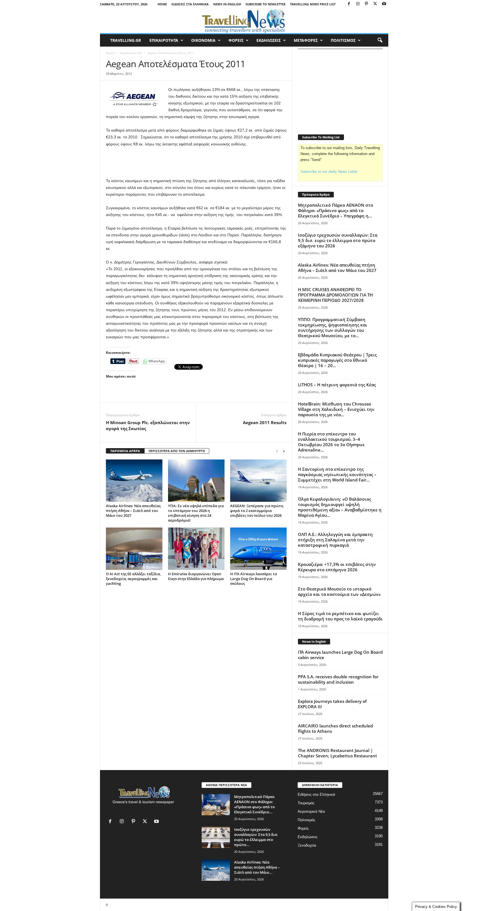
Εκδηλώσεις (307, 837)
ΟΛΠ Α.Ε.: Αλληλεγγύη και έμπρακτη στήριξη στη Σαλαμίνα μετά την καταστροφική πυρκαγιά (335, 539)
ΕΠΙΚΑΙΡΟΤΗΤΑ (163, 40)
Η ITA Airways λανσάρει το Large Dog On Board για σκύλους (253, 578)
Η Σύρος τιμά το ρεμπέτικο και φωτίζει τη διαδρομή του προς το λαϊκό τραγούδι (340, 616)
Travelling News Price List (313, 4)
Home (162, 4)
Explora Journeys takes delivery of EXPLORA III (332, 703)
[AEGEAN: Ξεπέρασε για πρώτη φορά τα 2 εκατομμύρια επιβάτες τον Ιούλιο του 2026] (258, 480)
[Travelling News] (244, 20)
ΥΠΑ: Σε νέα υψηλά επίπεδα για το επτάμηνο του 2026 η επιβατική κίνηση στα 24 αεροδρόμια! (196, 513)
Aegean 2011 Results (264, 422)
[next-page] (284, 451)
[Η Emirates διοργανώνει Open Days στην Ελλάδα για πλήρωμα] (196, 549)
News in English (227, 4)
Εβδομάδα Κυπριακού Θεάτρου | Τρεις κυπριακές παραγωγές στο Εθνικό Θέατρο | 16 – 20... (337, 360)
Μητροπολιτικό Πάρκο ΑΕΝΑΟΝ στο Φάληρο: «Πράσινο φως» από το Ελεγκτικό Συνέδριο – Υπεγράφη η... (335, 210)
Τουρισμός (306, 803)
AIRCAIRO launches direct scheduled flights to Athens (335, 728)
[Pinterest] (366, 4)
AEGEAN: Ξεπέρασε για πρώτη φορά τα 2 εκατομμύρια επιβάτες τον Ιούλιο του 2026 (256, 510)
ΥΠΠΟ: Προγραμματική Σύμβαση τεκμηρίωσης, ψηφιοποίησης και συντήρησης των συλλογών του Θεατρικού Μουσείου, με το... (332, 327)
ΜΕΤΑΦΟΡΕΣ (306, 40)
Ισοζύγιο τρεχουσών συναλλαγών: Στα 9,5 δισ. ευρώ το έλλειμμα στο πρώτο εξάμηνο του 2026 (337, 240)
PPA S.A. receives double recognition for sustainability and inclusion (338, 679)
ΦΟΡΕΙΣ (235, 40)
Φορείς (303, 828)
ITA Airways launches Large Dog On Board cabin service (340, 654)
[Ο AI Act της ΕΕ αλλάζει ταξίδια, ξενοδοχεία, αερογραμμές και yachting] (134, 549)
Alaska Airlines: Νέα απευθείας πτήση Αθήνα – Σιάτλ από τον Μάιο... (257, 867)
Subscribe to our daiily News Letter (329, 171)
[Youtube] (384, 4)
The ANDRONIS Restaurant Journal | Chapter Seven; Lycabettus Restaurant (337, 753)
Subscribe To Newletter (265, 4)
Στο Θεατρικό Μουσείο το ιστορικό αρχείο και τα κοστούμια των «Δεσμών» (339, 591)
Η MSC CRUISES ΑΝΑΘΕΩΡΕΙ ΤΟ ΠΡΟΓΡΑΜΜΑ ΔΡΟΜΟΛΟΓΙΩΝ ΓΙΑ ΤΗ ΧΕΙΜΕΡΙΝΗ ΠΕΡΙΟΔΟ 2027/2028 (335, 295)
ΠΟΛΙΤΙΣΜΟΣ (343, 40)
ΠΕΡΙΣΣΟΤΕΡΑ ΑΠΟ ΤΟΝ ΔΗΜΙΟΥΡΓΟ (177, 451)
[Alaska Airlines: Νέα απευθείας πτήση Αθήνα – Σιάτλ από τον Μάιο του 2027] (134, 480)
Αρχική (110, 53)
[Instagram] (357, 4)
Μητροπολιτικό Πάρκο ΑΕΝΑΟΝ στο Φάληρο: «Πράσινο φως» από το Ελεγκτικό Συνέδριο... (254, 804)
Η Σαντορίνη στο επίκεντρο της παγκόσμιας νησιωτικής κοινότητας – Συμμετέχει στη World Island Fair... (337, 474)
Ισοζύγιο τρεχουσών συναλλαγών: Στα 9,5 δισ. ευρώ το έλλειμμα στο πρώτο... (256, 837)
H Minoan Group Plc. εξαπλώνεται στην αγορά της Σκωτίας (148, 425)
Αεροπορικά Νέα (131, 53)
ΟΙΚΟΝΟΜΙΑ (203, 40)
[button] (380, 40)
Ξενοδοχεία (307, 845)
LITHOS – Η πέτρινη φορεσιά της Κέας (337, 384)
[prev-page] (277, 451)
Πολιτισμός (306, 820)
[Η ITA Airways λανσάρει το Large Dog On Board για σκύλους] (258, 549)
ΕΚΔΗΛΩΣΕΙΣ (268, 40)
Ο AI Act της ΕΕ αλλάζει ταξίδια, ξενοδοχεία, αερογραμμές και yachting (133, 578)
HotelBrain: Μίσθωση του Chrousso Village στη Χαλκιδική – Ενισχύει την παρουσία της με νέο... (336, 409)
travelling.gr (125, 40)
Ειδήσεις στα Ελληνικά (190, 4)
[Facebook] (349, 4)
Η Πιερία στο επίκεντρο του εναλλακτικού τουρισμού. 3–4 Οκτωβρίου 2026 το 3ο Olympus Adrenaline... (331, 442)
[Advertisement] (196, 162)
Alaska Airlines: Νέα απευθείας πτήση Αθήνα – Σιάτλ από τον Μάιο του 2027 (133, 510)
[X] (375, 4)
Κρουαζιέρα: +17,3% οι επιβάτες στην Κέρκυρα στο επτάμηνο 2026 (337, 566)
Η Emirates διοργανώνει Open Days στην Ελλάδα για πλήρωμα (196, 576)
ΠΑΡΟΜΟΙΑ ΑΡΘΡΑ (125, 451)
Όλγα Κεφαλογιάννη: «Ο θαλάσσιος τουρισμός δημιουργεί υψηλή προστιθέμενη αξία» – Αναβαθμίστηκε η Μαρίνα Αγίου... (340, 507)
